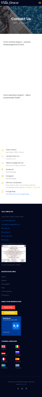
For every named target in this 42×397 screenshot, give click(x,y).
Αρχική (3, 277)
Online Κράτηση (6, 291)
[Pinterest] (26, 389)
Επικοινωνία (5, 295)
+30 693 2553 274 (12, 156)
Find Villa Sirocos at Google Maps (17, 194)
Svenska (4, 368)
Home (15, 23)
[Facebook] (18, 389)
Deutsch (4, 355)
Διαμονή (3, 280)
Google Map (7, 236)
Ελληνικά (18, 368)
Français (4, 361)
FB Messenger (9, 313)
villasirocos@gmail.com (15, 163)
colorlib (24, 384)
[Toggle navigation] (40, 3)
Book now (8, 307)
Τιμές (3, 288)
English (3, 349)
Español (18, 361)
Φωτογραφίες (5, 284)
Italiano (18, 349)
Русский (18, 355)
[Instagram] (22, 389)
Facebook (9, 169)
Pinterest (5, 240)
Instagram (10, 176)
